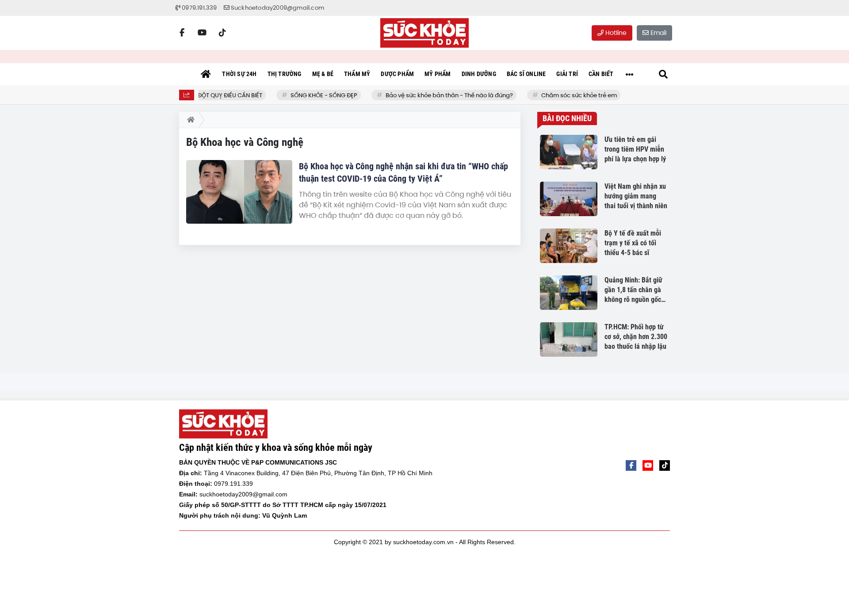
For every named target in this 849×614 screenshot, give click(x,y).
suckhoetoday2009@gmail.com (243, 494)
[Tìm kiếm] (663, 74)
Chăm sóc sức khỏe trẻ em (574, 95)
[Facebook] (182, 33)
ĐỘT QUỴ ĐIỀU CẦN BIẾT (224, 95)
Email (657, 33)
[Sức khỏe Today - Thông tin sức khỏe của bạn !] (424, 33)
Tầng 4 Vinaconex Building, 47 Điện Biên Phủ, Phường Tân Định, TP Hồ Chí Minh (318, 473)
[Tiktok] (222, 33)
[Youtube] (202, 33)
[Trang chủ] (206, 74)
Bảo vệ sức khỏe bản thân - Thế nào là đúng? (444, 95)
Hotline (615, 33)
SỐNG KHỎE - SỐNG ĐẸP (318, 95)
